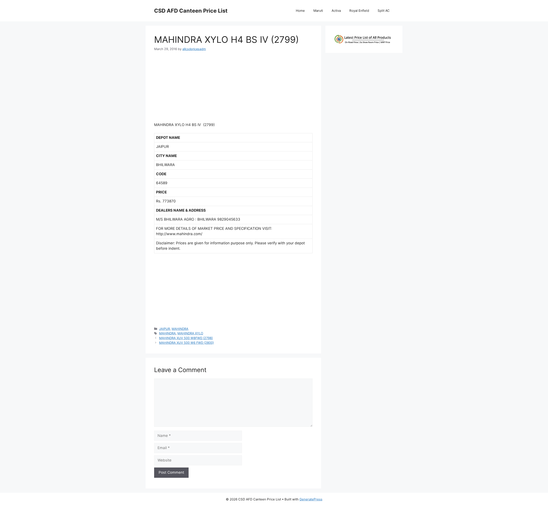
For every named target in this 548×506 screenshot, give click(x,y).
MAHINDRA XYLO (190, 333)
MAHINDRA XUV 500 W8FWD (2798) (186, 338)
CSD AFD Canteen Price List (191, 10)
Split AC (384, 11)
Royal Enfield (359, 11)
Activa (336, 11)
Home (300, 11)
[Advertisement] (233, 88)
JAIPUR (164, 329)
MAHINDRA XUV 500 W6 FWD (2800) (186, 342)
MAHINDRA (180, 329)
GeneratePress (310, 499)
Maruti (318, 11)
